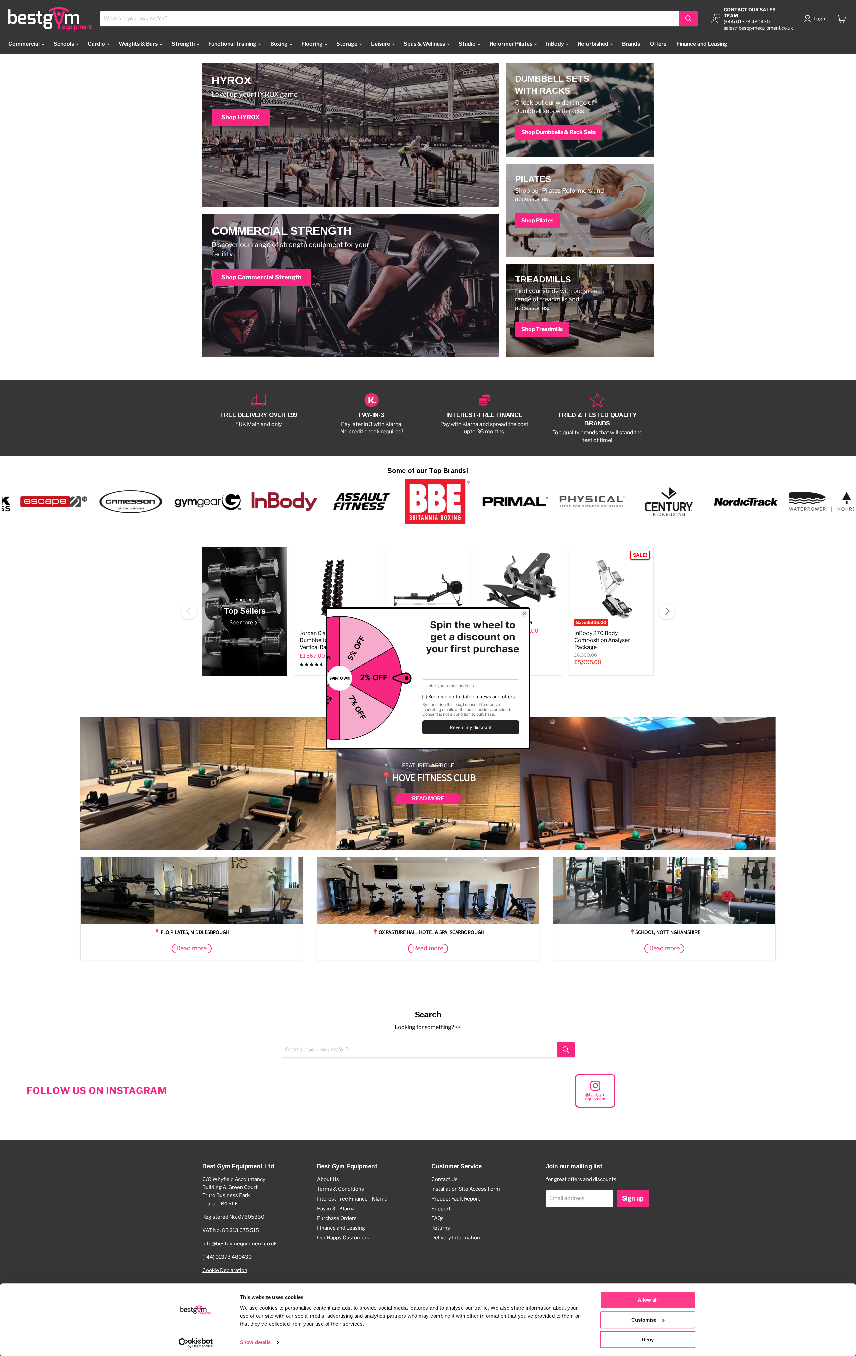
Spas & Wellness (425, 44)
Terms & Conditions (340, 1189)
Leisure (381, 44)
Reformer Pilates (511, 44)
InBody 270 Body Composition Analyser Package (602, 640)
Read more (428, 798)
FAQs (437, 1218)
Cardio (97, 44)
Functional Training (232, 44)
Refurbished (593, 44)
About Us (328, 1179)
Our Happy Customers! (344, 1238)
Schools (64, 44)
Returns (440, 1228)
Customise (643, 1320)
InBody (555, 44)
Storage (347, 44)
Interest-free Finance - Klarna (352, 1199)
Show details (255, 1342)
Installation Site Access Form (465, 1189)
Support (441, 1209)
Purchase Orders (337, 1218)
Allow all (648, 1300)
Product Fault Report (455, 1199)
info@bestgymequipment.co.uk (239, 1244)
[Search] (688, 18)
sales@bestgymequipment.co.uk (758, 28)
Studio (468, 44)
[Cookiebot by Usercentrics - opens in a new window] (196, 1343)
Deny (648, 1339)
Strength (184, 44)
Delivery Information (455, 1238)
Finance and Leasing (701, 44)
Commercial (24, 44)
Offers (658, 44)
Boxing (279, 44)
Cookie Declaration (224, 1270)
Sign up (633, 1198)
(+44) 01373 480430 (747, 21)
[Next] (667, 611)
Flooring (312, 44)
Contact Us (444, 1179)
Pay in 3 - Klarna (336, 1209)
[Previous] (189, 611)
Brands (631, 44)
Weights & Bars (139, 44)
